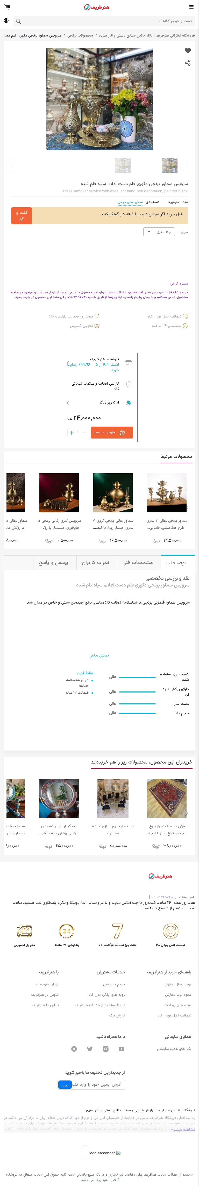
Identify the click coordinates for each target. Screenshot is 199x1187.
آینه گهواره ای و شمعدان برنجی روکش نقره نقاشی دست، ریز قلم (59, 833)
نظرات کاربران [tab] (96, 563)
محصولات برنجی (79, 35)
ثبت (65, 1085)
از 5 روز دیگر (109, 402)
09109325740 (162, 897)
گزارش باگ (117, 1015)
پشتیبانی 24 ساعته (166, 326)
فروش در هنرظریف (45, 995)
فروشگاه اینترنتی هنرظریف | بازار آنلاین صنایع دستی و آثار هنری (146, 35)
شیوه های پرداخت (178, 1005)
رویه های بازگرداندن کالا (107, 995)
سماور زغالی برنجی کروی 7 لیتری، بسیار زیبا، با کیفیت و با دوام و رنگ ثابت (113, 528)
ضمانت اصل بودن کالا (164, 316)
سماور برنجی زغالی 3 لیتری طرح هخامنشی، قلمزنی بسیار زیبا (166, 528)
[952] (187, 51)
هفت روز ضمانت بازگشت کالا (71, 316)
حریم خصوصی (114, 984)
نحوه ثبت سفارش (178, 995)
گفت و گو (21, 216)
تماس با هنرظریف (45, 1005)
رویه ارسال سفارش (177, 984)
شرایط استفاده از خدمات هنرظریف (100, 1005)
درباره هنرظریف (47, 984)
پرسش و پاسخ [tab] (54, 563)
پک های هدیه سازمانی (174, 1049)
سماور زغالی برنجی (130, 202)
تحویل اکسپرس (81, 326)
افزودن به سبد (105, 432)
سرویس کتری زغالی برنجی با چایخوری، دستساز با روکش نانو (59, 528)
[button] (12, 165)
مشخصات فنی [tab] (138, 563)
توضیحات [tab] (177, 563)
